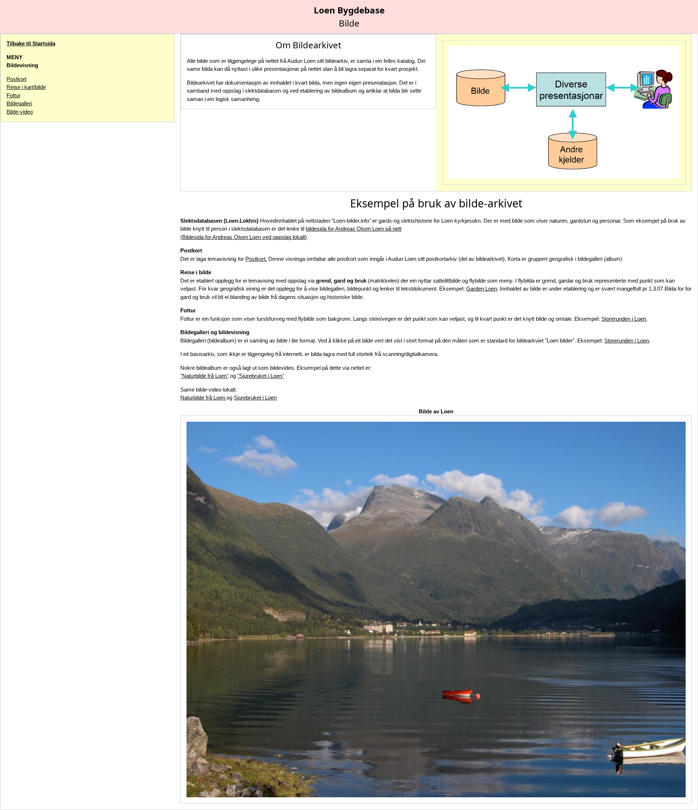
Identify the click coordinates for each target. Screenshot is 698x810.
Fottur (13, 95)
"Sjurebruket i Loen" (260, 376)
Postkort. (256, 259)
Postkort (17, 79)
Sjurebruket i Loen (255, 397)
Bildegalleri (19, 103)
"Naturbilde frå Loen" (204, 376)
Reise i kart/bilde (26, 87)
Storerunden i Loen (623, 319)
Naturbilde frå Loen (203, 397)
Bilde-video (20, 112)
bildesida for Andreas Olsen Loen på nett (353, 229)
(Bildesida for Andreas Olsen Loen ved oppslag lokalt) (243, 237)
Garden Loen (481, 288)
